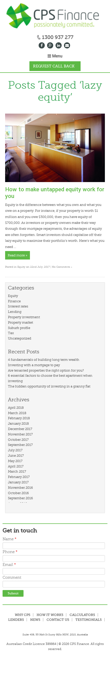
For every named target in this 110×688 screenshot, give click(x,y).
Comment (12, 577)
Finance (14, 301)
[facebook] (42, 46)
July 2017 (15, 450)
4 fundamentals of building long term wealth (43, 360)
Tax (11, 333)
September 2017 (20, 445)
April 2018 (16, 408)
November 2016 (20, 488)
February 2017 (19, 477)
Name (9, 539)
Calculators (82, 615)
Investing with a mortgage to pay (34, 365)
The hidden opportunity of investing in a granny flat (49, 386)
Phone (10, 552)
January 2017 (18, 482)
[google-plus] (50, 46)
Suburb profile (19, 328)
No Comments (62, 266)
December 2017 (20, 429)
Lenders (16, 620)
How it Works (50, 615)
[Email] (67, 46)
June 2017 (16, 455)
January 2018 (18, 423)
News (35, 620)
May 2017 (15, 461)
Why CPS (22, 615)
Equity (21, 266)
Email (9, 565)
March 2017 (17, 471)
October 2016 (18, 493)
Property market (20, 322)
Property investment (24, 317)
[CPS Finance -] (55, 17)
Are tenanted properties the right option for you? (46, 370)
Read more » (17, 255)
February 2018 (19, 418)
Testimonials (88, 620)
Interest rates (18, 306)
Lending (14, 312)
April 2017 (16, 466)
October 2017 (18, 440)
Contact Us (58, 620)
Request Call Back (53, 66)
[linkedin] (59, 46)
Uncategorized (19, 338)
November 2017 (20, 434)
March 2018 (17, 413)
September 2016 (20, 498)
